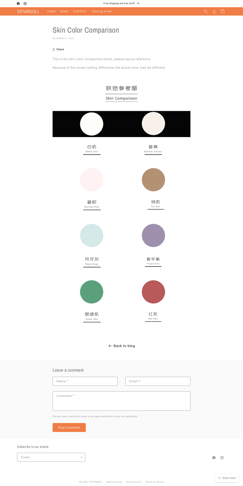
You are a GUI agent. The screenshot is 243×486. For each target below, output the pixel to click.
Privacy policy (134, 482)
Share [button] (60, 49)
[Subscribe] (81, 457)
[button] (206, 11)
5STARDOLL (95, 482)
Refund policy (114, 482)
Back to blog (124, 346)
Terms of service (154, 482)
